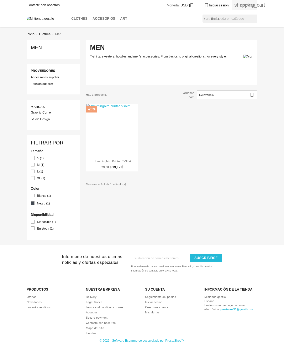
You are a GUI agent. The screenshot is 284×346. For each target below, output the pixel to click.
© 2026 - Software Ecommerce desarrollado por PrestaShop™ (142, 340)
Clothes (79, 18)
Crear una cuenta (156, 307)
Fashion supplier (42, 84)
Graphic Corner (41, 112)
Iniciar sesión (153, 302)
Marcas (38, 107)
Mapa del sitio (95, 328)
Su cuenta (155, 289)
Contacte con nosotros (43, 5)
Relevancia (226, 95)
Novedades (34, 302)
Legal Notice (94, 302)
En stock (45, 228)
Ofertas (31, 296)
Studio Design (40, 119)
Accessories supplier (45, 77)
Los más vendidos (39, 307)
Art (123, 18)
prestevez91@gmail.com (236, 309)
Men (36, 47)
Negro (43, 203)
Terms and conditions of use (104, 307)
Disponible (46, 222)
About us (92, 312)
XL (41, 178)
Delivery (91, 296)
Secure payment (96, 317)
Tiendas (91, 333)
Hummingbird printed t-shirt (112, 161)
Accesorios (104, 18)
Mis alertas (152, 312)
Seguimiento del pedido (160, 296)
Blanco (44, 195)
